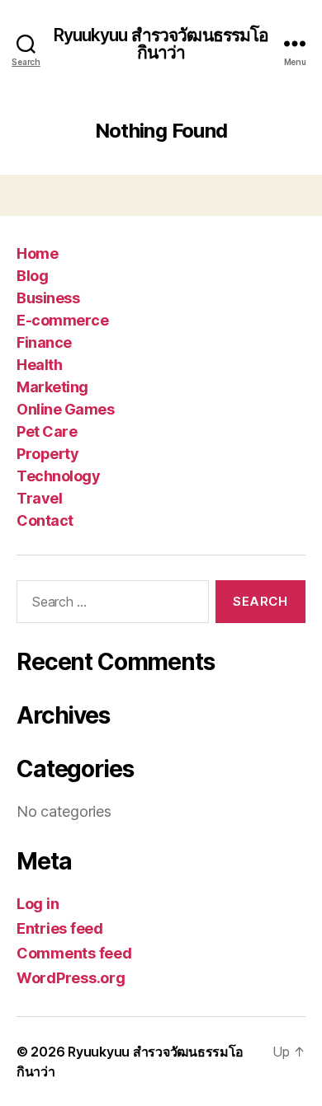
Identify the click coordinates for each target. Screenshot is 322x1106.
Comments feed (74, 953)
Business (48, 298)
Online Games (65, 409)
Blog (32, 275)
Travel (39, 498)
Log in (38, 903)
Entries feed (60, 928)
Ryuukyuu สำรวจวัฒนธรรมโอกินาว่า (161, 43)
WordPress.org (71, 977)
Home (37, 253)
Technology (58, 476)
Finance (44, 342)
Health (39, 364)
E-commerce (62, 320)
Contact (45, 520)
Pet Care (47, 431)
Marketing (52, 387)
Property (47, 453)
